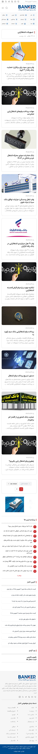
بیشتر (19, 576)
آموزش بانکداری (29, 737)
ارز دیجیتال (31, 722)
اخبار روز (31, 718)
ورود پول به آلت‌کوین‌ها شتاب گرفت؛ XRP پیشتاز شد (17, 561)
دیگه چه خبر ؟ (30, 734)
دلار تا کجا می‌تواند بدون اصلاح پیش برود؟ (20, 526)
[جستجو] (7, 8)
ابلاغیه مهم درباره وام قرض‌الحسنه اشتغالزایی (20, 289)
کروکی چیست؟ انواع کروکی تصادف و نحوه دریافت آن (22, 643)
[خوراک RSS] (6, 1)
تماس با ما (31, 715)
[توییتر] (12, 1)
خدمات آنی (12, 730)
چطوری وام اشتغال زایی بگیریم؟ (21, 461)
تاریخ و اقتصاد (11, 711)
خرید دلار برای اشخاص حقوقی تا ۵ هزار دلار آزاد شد (18, 531)
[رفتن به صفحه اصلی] (27, 8)
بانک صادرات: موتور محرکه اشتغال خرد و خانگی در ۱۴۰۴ (20, 157)
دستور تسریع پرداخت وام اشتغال (21, 375)
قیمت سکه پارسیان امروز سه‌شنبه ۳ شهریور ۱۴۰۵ (23, 613)
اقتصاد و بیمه (11, 708)
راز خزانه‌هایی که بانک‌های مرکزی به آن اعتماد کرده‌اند (17, 536)
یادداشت (12, 722)
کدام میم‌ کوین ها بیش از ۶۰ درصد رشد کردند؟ (24, 601)
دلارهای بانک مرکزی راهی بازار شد (27, 619)
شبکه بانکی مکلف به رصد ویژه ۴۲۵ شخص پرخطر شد (22, 637)
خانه (32, 708)
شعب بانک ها (11, 737)
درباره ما (32, 711)
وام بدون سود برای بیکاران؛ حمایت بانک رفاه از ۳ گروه (20, 69)
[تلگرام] (9, 1)
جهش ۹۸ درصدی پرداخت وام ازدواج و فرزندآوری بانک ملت (20, 625)
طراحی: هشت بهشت (19, 751)
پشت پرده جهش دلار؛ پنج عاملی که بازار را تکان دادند (17, 571)
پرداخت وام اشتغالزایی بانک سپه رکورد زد (19, 333)
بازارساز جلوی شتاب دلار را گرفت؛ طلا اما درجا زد (23, 595)
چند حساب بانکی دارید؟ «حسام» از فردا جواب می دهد (17, 546)
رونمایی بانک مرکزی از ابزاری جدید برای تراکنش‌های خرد (18, 541)
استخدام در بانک (10, 734)
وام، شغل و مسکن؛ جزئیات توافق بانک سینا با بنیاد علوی (19, 201)
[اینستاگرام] (3, 1)
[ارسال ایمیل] (15, 1)
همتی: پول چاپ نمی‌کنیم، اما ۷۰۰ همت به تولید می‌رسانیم (18, 552)
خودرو (13, 715)
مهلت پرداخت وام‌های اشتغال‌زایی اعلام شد (20, 113)
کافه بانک (31, 730)
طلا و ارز (13, 718)
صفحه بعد (13, 484)
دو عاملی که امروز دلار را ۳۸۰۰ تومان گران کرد (24, 607)
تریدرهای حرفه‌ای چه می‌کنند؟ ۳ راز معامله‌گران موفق (17, 557)
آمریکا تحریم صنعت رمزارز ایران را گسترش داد (24, 631)
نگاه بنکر (13, 741)
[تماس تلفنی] (18, 1)
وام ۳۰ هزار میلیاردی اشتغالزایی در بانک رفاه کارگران (20, 245)
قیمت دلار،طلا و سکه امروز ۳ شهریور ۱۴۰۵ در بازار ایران (21, 589)
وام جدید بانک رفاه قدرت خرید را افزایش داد (20, 566)
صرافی (13, 727)
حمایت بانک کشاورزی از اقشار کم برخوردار (21, 418)
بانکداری (31, 727)
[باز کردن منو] (3, 8)
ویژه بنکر (31, 741)
